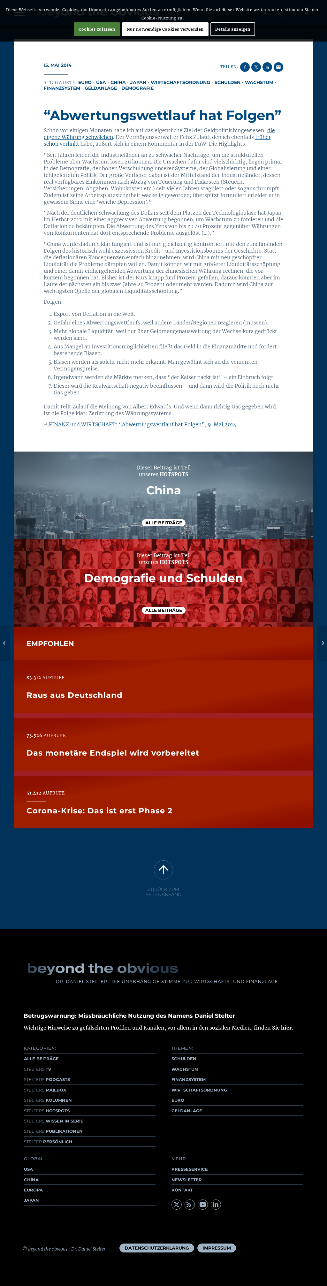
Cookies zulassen (97, 29)
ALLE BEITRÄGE (41, 1058)
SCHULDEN (183, 1058)
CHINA (31, 1179)
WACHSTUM (184, 1069)
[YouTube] (203, 1204)
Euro (85, 82)
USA (101, 82)
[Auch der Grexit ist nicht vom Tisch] (5, 643)
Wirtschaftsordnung (180, 82)
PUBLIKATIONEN (53, 1131)
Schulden (227, 82)
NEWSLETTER (186, 1179)
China (118, 82)
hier (286, 1027)
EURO (177, 1100)
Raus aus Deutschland (75, 695)
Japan (138, 82)
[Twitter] (176, 1204)
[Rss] (190, 1204)
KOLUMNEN (48, 1100)
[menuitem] (156, 1248)
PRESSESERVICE (189, 1169)
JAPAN (31, 1200)
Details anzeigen (232, 29)
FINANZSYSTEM (188, 1079)
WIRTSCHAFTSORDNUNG (199, 1089)
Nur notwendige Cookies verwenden (165, 29)
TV (37, 1069)
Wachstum (259, 82)
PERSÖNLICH (48, 1141)
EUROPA (33, 1189)
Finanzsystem (62, 88)
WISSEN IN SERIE (53, 1120)
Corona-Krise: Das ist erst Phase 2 (99, 810)
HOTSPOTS (47, 1110)
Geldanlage (101, 88)
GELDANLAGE (186, 1110)
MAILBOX (45, 1089)
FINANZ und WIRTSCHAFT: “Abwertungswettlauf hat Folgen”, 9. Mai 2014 (142, 424)
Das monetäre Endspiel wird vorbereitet (113, 752)
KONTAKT (182, 1189)
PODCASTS (47, 1079)
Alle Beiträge (163, 523)
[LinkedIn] (216, 1204)
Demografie (137, 88)
